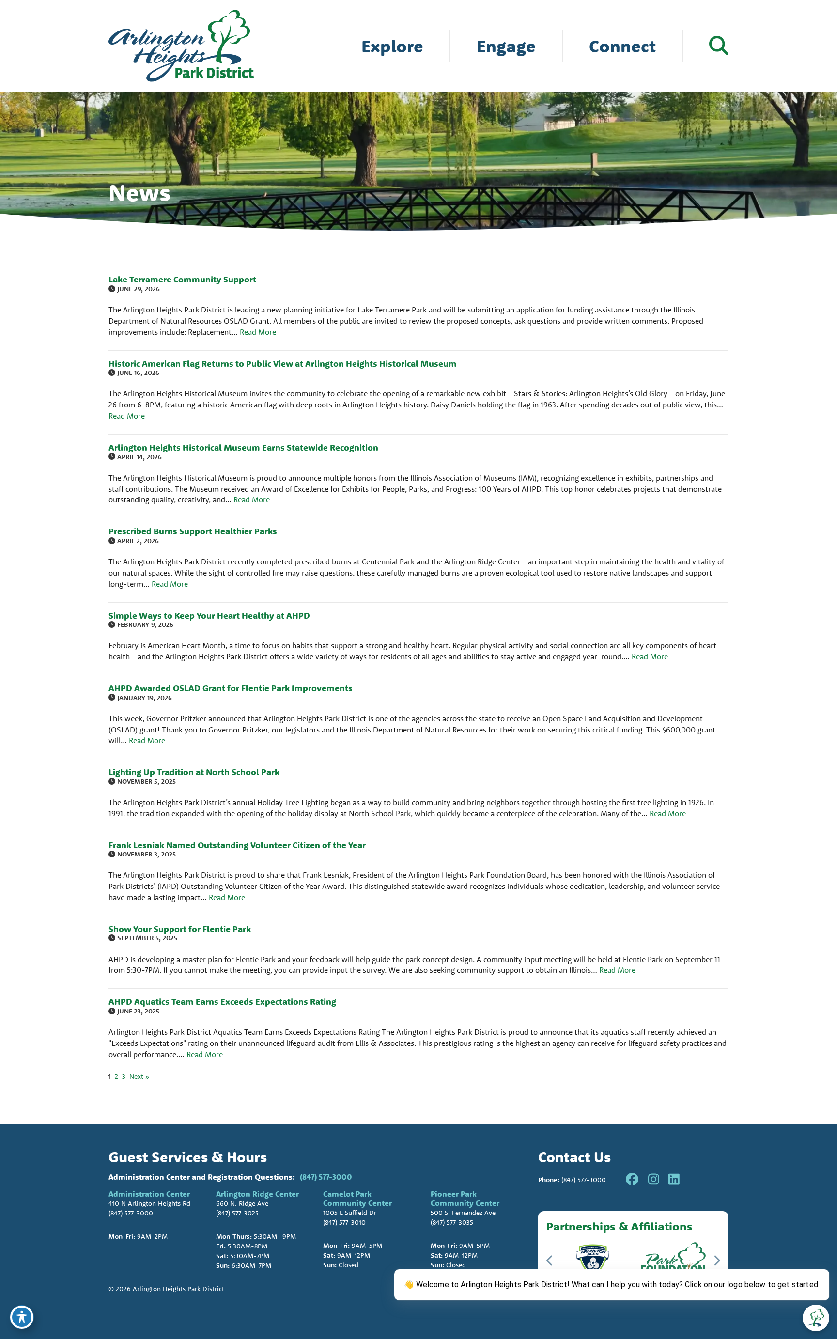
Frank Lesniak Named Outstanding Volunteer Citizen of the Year (237, 845)
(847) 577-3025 (237, 1213)
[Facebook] (632, 1179)
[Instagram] (653, 1179)
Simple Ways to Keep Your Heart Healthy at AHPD (209, 615)
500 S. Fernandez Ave (463, 1212)
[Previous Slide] (550, 1260)
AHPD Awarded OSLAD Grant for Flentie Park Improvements (230, 688)
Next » (139, 1076)
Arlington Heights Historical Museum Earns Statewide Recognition (243, 447)
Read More (258, 332)
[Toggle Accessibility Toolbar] (21, 1317)
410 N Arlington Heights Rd (149, 1203)
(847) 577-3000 (326, 1177)
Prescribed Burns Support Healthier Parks (192, 531)
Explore (392, 46)
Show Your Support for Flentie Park (179, 928)
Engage (506, 46)
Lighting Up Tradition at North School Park (193, 772)
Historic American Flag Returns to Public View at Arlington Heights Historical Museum (282, 363)
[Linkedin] (674, 1179)
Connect (622, 46)
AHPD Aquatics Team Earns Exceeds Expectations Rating (222, 1001)
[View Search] (718, 45)
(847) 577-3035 (452, 1222)
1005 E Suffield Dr (349, 1212)
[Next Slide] (716, 1260)
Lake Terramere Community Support (182, 279)
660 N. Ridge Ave (242, 1203)
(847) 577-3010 (344, 1222)
